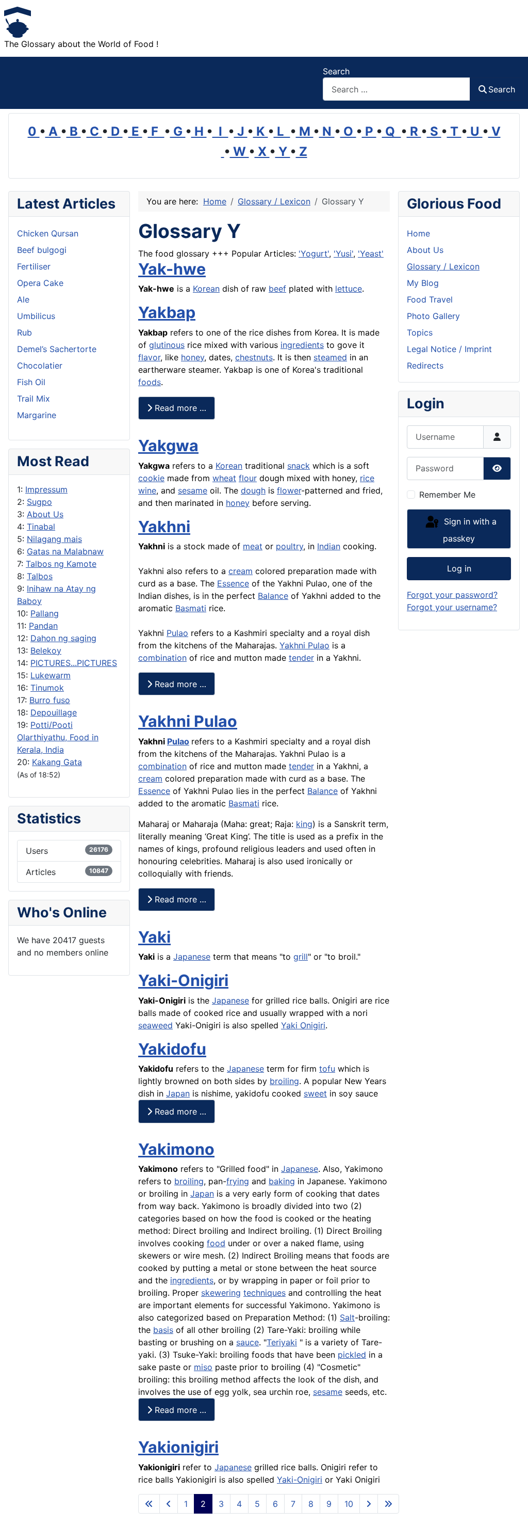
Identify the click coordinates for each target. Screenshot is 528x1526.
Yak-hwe (172, 269)
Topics (420, 332)
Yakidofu (172, 1049)
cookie (151, 478)
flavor (149, 357)
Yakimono (176, 1149)
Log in (459, 568)
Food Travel (430, 299)
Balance (273, 596)
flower (289, 490)
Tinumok (47, 687)
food (216, 1243)
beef (277, 288)
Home (418, 233)
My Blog (423, 283)
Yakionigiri (178, 1447)
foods (149, 382)
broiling (284, 1081)
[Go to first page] (149, 1504)
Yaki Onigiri (303, 1025)
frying (237, 1181)
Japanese (191, 956)
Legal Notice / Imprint (449, 349)
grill (300, 956)
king (304, 824)
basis (163, 1330)
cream (240, 571)
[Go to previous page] (168, 1504)
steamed (330, 357)
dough (253, 490)
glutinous (167, 345)
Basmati (190, 608)
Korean (206, 288)
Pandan (43, 626)
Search (336, 71)
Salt (347, 1317)
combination (162, 658)
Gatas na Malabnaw (65, 551)
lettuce (348, 288)
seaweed (155, 1025)
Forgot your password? (452, 595)
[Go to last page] (388, 1504)
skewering (221, 1292)
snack (298, 465)
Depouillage (53, 712)
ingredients (302, 345)
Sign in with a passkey (469, 530)
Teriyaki (282, 1342)
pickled (352, 1354)
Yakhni (164, 526)
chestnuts (254, 357)
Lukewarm (50, 675)
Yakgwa (168, 445)
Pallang (44, 613)
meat (252, 546)
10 (348, 1504)
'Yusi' (343, 253)
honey (192, 357)
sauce (247, 1342)
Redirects (425, 365)
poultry (289, 546)
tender (301, 658)
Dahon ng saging (63, 638)
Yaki (154, 937)
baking (282, 1181)
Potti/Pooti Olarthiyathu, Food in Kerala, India (57, 737)
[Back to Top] (510, 1507)
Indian (328, 546)
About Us (45, 514)
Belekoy (45, 650)
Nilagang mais (54, 539)
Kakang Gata (57, 762)
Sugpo (39, 502)
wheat (224, 478)
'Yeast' (371, 253)
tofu (327, 1068)
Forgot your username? (452, 607)
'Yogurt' (314, 253)
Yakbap (166, 312)
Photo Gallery (433, 316)
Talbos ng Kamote (61, 564)
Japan (178, 1093)
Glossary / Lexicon (443, 266)
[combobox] (396, 89)
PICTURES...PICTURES (73, 663)
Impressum (46, 489)
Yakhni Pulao (304, 645)
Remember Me (447, 494)
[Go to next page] (368, 1504)
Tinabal (41, 526)
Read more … (179, 408)
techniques (264, 1292)
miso (203, 1367)
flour (248, 478)
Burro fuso (49, 700)
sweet (315, 1093)
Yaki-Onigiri (183, 980)
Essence (233, 583)
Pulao (177, 633)
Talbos (40, 576)
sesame (192, 490)
